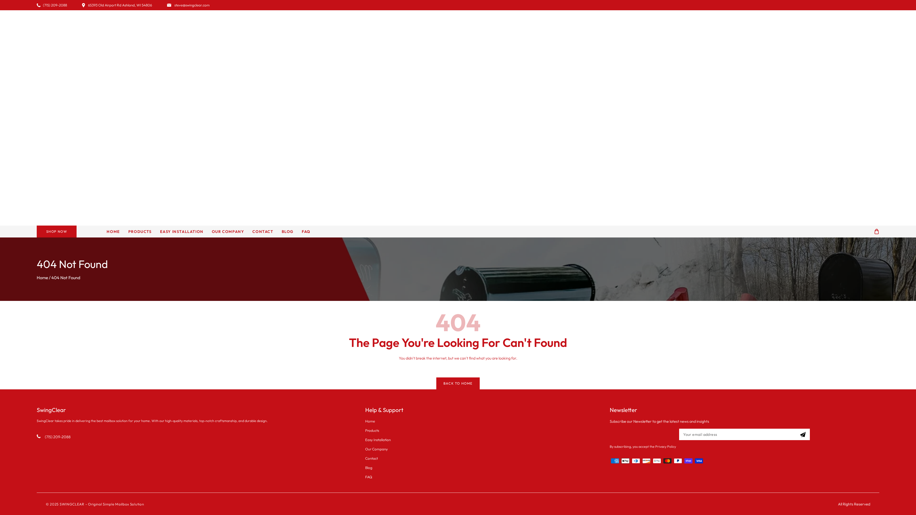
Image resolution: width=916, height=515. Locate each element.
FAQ (368, 477)
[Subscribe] (803, 434)
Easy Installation (378, 440)
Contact (371, 458)
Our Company (376, 449)
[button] (876, 231)
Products (372, 430)
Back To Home (458, 383)
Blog (368, 467)
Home (42, 277)
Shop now (56, 231)
